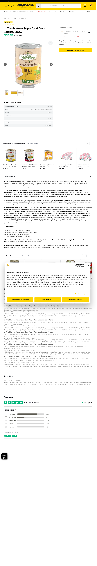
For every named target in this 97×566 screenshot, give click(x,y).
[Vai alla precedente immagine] (5, 64)
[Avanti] (92, 143)
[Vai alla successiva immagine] (51, 64)
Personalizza (46, 299)
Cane (14, 18)
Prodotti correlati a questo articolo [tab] (13, 143)
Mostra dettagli (80, 294)
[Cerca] (38, 6)
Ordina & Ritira (53, 11)
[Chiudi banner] (88, 265)
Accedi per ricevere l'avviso (75, 50)
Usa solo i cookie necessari (20, 299)
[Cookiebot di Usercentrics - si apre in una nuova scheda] (76, 265)
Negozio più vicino (8, 1)
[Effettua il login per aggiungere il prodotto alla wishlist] (50, 43)
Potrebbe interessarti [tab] (13, 256)
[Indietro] (88, 143)
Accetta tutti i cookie (75, 299)
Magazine (81, 11)
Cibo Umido (22, 18)
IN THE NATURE (9, 25)
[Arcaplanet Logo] (25, 6)
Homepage (7, 18)
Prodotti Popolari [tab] (33, 143)
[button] (28, 64)
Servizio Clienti (19, 1)
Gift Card (89, 11)
